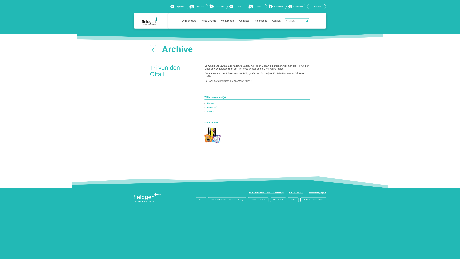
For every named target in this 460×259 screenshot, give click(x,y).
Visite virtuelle (208, 20)
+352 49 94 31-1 (296, 193)
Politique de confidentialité (313, 200)
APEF (201, 200)
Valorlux (211, 111)
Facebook (278, 7)
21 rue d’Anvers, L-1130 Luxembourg (266, 193)
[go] (307, 20)
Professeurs (298, 7)
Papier (210, 103)
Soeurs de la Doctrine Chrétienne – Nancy (227, 200)
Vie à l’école (227, 20)
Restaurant (219, 7)
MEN (259, 7)
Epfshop (180, 7)
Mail (239, 7)
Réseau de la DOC (258, 200)
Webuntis (200, 7)
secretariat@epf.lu (317, 193)
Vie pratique (260, 20)
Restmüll (211, 107)
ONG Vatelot (278, 200)
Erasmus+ (318, 7)
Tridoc (293, 200)
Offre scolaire (189, 20)
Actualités (244, 20)
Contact (276, 20)
